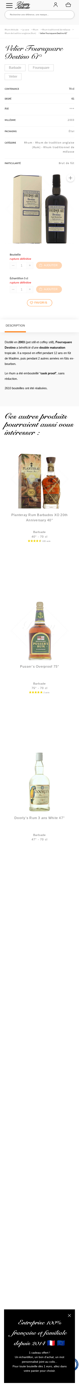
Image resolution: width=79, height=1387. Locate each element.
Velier (13, 76)
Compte (55, 5)
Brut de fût (67, 163)
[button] (70, 178)
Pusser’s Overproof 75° (39, 666)
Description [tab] (15, 325)
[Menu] (9, 5)
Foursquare (41, 67)
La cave (25, 29)
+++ (72, 108)
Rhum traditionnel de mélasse (56, 29)
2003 (71, 120)
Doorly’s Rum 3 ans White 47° (39, 818)
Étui (71, 131)
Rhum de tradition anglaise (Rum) (20, 33)
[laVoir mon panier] (68, 4)
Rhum (35, 29)
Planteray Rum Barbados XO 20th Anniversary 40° (39, 517)
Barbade (15, 67)
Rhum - (29, 142)
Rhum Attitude (22, 6)
